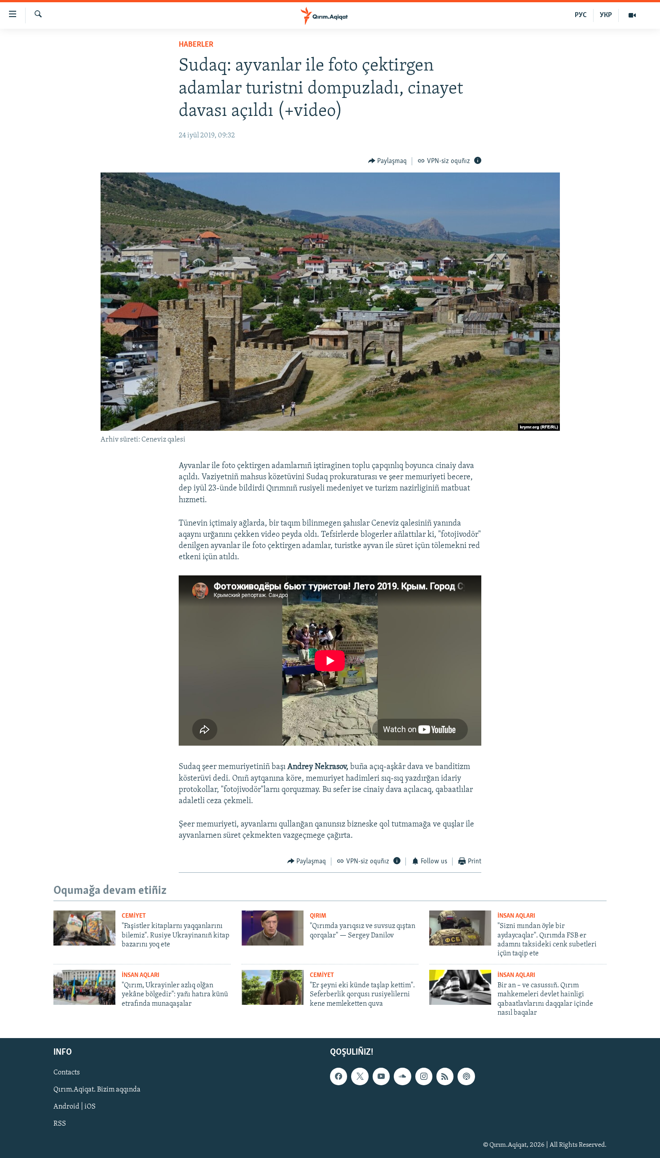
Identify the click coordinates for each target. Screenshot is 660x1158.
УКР (606, 15)
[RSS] (444, 1076)
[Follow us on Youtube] (381, 1076)
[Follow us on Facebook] (338, 1076)
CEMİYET (134, 916)
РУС (581, 15)
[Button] (387, 161)
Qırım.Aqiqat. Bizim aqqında (97, 1090)
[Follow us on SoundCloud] (402, 1076)
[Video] (632, 15)
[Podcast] (466, 1076)
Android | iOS (74, 1107)
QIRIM (318, 916)
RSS (59, 1124)
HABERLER (196, 45)
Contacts (66, 1073)
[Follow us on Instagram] (423, 1076)
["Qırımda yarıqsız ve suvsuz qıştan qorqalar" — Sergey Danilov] (273, 928)
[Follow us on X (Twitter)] (359, 1076)
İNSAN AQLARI (516, 916)
